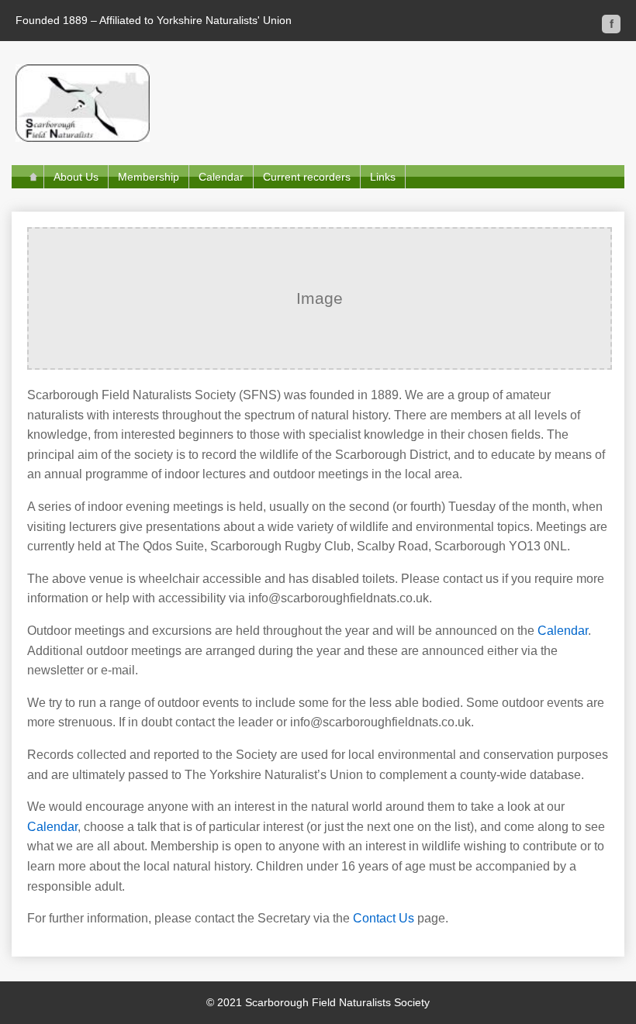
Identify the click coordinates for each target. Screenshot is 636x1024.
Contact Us (383, 918)
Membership (148, 177)
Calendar (221, 177)
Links (383, 177)
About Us (76, 177)
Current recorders (307, 177)
